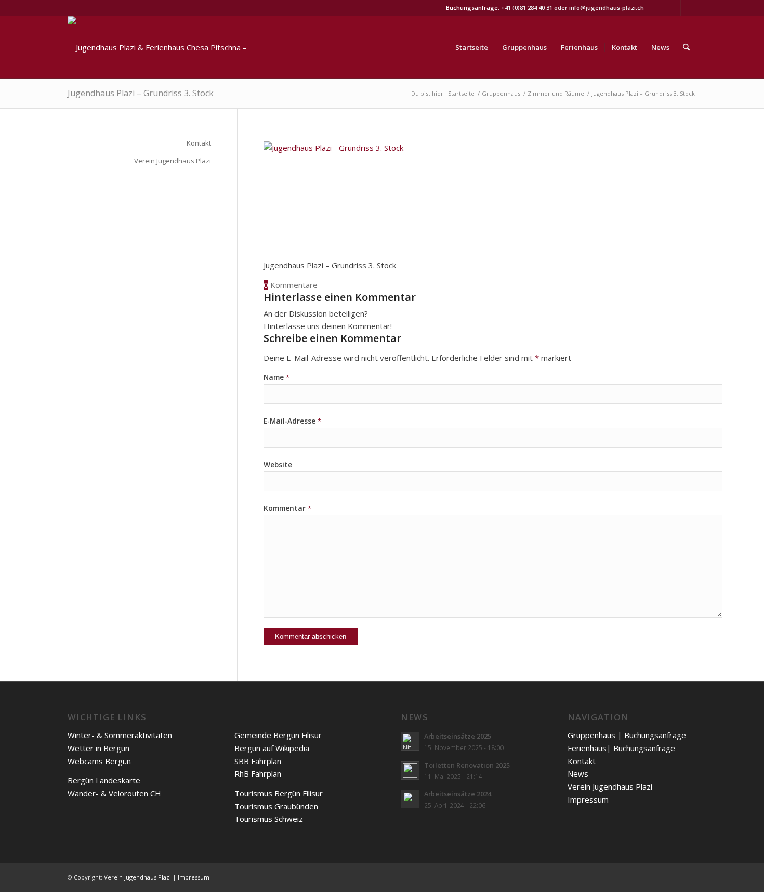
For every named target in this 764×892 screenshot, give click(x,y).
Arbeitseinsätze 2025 (457, 736)
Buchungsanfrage (655, 735)
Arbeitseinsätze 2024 (457, 793)
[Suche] (686, 47)
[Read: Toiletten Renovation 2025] (410, 770)
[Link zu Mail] (672, 8)
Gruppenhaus (591, 735)
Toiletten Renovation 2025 (467, 765)
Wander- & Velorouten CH (114, 793)
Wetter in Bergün (98, 748)
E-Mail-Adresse (292, 421)
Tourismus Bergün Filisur (278, 793)
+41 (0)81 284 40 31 (526, 7)
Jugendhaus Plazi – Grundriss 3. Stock (141, 93)
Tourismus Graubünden (276, 806)
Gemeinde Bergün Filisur (278, 735)
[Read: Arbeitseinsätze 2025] (410, 741)
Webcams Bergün (99, 761)
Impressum (588, 799)
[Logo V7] (161, 47)
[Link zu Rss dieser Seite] (657, 8)
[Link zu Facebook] (688, 8)
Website (278, 464)
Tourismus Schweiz (268, 819)
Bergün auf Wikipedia (271, 748)
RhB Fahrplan (257, 773)
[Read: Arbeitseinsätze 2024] (410, 799)
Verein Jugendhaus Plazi (172, 160)
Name (276, 377)
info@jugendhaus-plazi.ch (606, 7)
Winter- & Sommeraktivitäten (120, 735)
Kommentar (287, 508)
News (578, 773)
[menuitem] (472, 47)
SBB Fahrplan (257, 761)
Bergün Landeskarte (104, 780)
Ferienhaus (587, 748)
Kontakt (199, 143)
